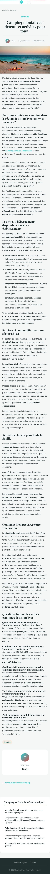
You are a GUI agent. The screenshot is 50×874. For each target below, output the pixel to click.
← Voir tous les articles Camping (16, 783)
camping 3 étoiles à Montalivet (18, 150)
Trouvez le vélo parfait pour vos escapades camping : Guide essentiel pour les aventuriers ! (24, 837)
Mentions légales (20, 862)
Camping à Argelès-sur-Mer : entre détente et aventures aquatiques (23, 811)
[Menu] (28, 2)
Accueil (5, 10)
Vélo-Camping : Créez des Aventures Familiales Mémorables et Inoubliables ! (24, 829)
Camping (13, 10)
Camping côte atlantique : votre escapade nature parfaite (24, 844)
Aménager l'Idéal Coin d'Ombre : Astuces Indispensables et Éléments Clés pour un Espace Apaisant (25, 820)
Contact (33, 862)
